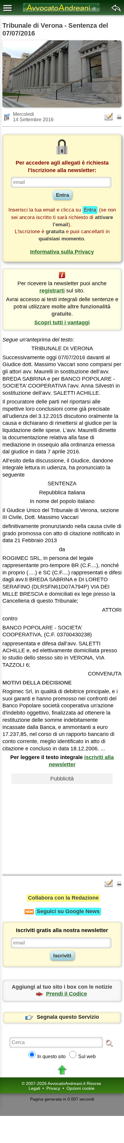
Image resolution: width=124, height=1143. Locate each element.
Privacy (53, 1088)
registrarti (52, 291)
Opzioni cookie (81, 1088)
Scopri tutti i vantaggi (62, 323)
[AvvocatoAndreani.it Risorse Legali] (62, 12)
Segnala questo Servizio (68, 1017)
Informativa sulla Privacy (62, 252)
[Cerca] (109, 1043)
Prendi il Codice (66, 994)
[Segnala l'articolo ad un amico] (109, 116)
